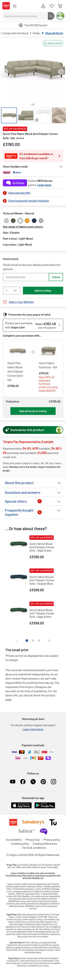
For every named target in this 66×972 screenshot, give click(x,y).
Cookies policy (20, 843)
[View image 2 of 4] (26, 115)
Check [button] (56, 277)
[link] (33, 192)
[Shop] (14, 6)
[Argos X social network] (33, 781)
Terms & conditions (34, 847)
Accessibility (14, 839)
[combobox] (25, 16)
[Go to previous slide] (5, 72)
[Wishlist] (51, 6)
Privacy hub (33, 839)
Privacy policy (51, 839)
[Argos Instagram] (53, 781)
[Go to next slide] (61, 72)
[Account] (43, 6)
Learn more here (33, 729)
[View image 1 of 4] (9, 115)
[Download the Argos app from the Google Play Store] (44, 807)
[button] (53, 43)
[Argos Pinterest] (43, 781)
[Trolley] (60, 6)
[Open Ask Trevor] (60, 16)
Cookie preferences (45, 843)
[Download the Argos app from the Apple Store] (21, 807)
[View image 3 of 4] (43, 115)
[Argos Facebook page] (23, 781)
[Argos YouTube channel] (12, 781)
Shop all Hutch (54, 33)
